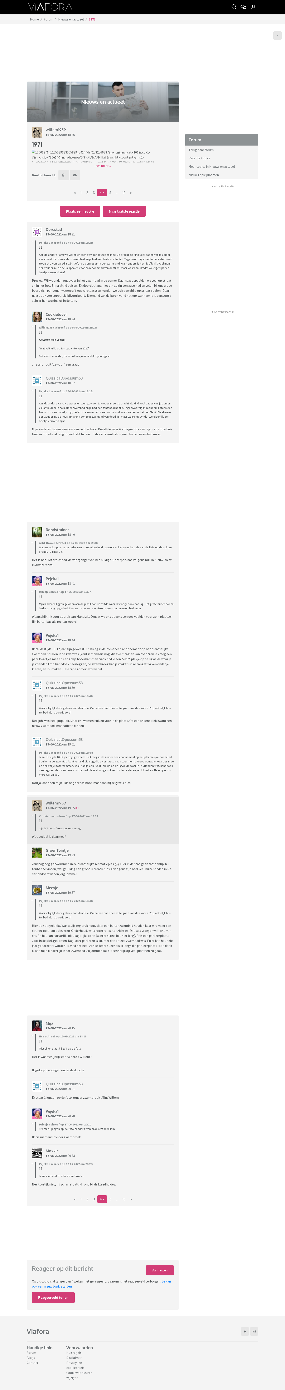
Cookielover (56, 314)
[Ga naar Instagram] (254, 1331)
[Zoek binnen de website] (234, 7)
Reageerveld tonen (53, 1297)
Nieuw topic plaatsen (204, 175)
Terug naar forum (201, 150)
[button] (103, 165)
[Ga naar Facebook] (245, 1331)
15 (123, 193)
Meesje (52, 887)
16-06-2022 (54, 135)
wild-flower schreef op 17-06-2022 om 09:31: (68, 543)
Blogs (31, 1357)
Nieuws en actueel (71, 19)
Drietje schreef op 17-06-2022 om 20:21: (65, 1124)
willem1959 (56, 129)
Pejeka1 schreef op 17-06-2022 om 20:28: (66, 1164)
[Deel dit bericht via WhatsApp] (63, 175)
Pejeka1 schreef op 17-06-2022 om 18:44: (66, 752)
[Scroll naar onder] (277, 35)
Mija (49, 1023)
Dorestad (54, 229)
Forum (48, 19)
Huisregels (74, 1352)
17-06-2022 (54, 234)
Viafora (38, 1331)
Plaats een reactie (80, 211)
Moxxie (52, 1150)
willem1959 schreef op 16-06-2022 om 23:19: (68, 327)
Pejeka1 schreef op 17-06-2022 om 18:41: (66, 696)
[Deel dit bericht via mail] (75, 175)
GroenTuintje (57, 850)
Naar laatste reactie (124, 211)
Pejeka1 (52, 578)
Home (34, 19)
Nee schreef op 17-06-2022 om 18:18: (63, 1036)
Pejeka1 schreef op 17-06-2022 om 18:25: (66, 242)
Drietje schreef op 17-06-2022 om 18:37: (65, 592)
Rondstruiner (57, 529)
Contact (32, 1363)
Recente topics (199, 158)
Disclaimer (74, 1357)
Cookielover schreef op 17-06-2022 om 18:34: (69, 816)
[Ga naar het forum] (243, 7)
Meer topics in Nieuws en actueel (212, 166)
